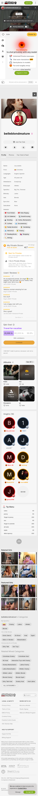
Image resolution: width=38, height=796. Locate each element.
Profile (3, 155)
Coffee (9, 223)
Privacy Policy (6, 705)
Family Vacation (12, 227)
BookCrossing (25, 216)
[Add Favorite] (3, 34)
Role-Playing (25, 213)
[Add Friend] (23, 147)
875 (7, 405)
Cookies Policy (6, 716)
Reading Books (12, 234)
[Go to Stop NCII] (13, 771)
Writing (9, 238)
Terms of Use (6, 709)
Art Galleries (11, 216)
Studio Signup (24, 709)
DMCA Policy (6, 713)
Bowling (9, 220)
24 (23, 384)
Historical (10, 230)
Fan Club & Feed (22, 155)
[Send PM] (32, 147)
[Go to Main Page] (12, 3)
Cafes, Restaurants (24, 220)
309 (7, 384)
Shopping (26, 234)
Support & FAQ (6, 734)
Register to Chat (22, 73)
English (28, 695)
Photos (28, 8)
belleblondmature (8, 617)
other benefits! (25, 69)
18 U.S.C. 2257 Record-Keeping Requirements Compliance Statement (15, 779)
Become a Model (25, 705)
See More (18, 317)
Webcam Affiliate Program (27, 713)
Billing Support (6, 737)
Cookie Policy (22, 788)
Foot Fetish (11, 213)
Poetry (21, 230)
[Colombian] (4, 624)
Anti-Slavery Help (7, 724)
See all (29, 362)
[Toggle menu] (2, 3)
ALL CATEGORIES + (9, 685)
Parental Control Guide (9, 720)
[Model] (35, 94)
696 (23, 405)
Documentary (22, 223)
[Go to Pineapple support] (3, 772)
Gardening (26, 227)
